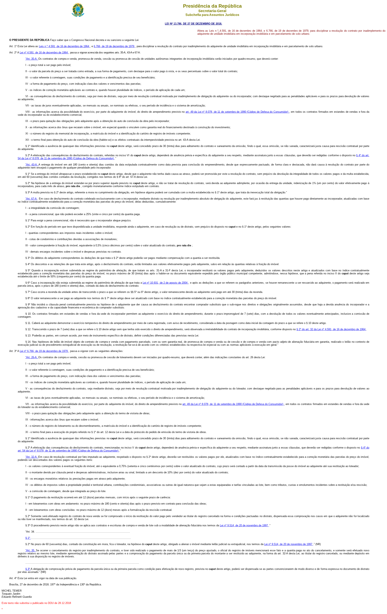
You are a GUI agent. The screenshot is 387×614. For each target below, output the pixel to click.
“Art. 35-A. (31, 58)
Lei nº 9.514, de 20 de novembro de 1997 (244, 525)
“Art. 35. (30, 550)
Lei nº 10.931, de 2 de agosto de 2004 (165, 282)
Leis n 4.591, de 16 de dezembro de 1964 (64, 46)
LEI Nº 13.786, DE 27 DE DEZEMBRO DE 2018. (193, 23)
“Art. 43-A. (32, 164)
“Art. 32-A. (31, 456)
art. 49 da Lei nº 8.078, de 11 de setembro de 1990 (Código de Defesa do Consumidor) (237, 111)
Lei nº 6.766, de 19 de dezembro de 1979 (44, 351)
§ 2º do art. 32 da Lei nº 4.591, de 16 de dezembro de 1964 (331, 329)
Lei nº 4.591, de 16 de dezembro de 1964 (44, 52)
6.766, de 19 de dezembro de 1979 (114, 46)
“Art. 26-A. (31, 357)
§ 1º (28, 537)
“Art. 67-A (31, 198)
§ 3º (28, 568)
